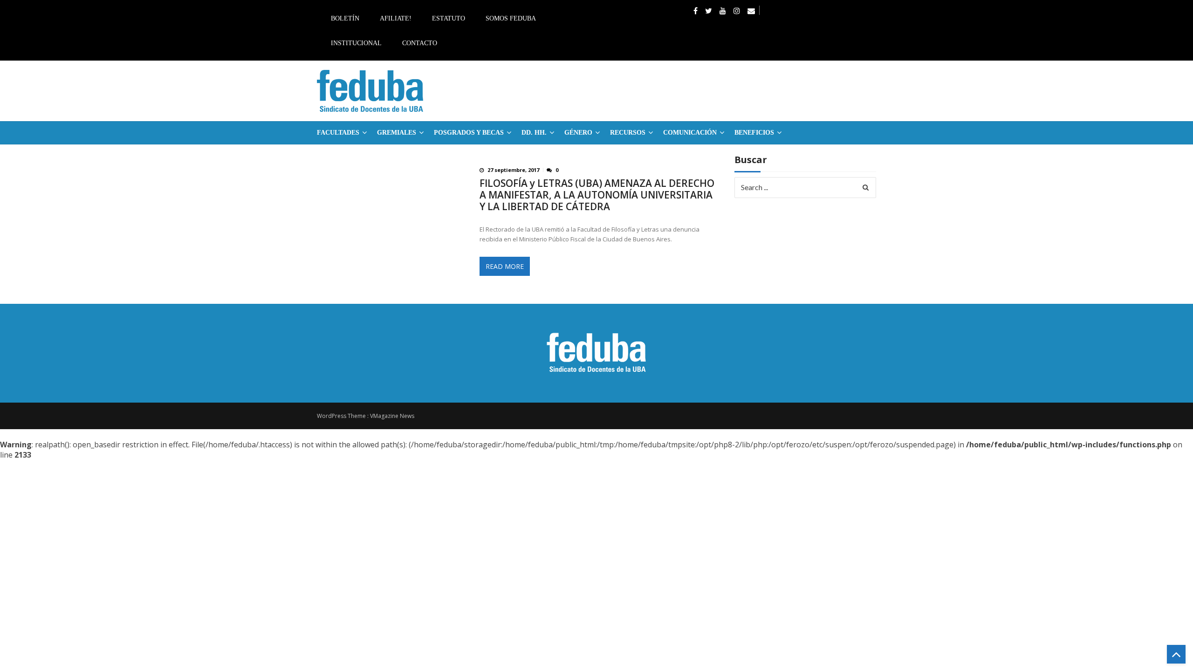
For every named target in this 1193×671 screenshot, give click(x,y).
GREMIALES (396, 132)
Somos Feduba (511, 18)
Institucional (356, 43)
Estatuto (448, 18)
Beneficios (754, 132)
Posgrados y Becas (469, 132)
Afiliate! (395, 18)
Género (578, 132)
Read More (505, 266)
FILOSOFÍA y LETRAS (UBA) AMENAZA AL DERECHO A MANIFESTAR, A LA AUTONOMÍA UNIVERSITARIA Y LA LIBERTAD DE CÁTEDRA (597, 195)
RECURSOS (627, 132)
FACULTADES (338, 132)
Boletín (345, 18)
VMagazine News (392, 416)
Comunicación (690, 132)
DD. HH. (534, 132)
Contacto (419, 43)
